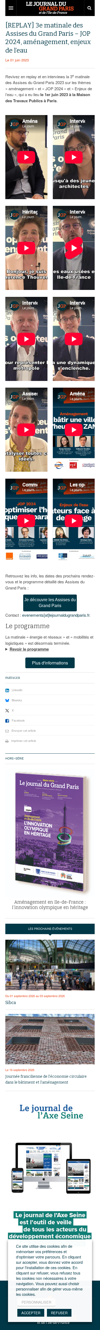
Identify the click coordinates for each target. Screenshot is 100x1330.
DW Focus (50, 8)
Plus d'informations (50, 663)
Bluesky (17, 700)
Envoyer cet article (23, 730)
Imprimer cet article (23, 740)
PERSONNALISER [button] (36, 1302)
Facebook (18, 720)
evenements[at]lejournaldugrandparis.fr (55, 615)
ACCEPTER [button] (30, 1312)
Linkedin (17, 690)
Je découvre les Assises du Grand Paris (50, 602)
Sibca (10, 1002)
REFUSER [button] (59, 1312)
